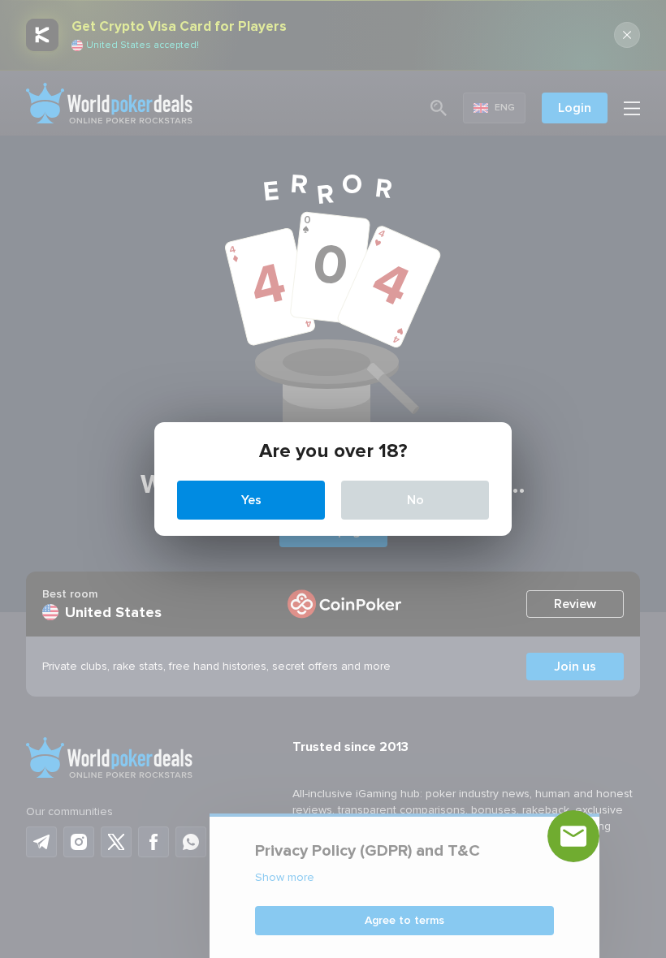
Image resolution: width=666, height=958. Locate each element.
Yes (251, 500)
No (415, 500)
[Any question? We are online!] (573, 836)
